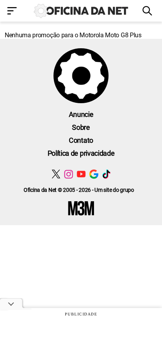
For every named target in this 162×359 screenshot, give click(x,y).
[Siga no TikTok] (106, 174)
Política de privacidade (81, 153)
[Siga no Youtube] (81, 174)
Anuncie (81, 114)
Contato (81, 140)
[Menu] (13, 11)
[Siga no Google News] (94, 174)
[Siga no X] (56, 174)
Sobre (81, 127)
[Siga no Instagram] (69, 174)
